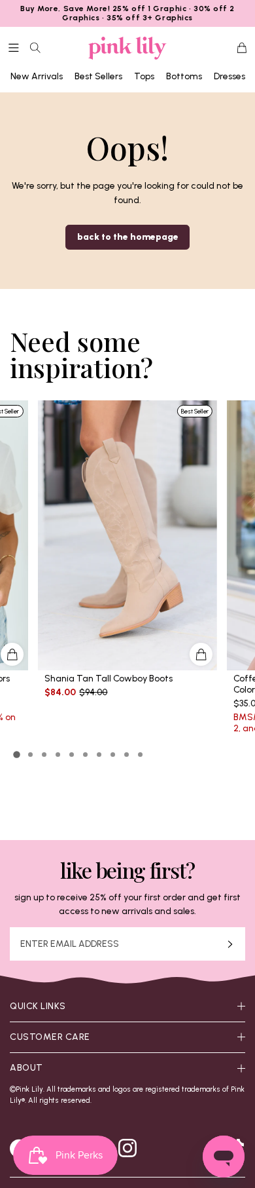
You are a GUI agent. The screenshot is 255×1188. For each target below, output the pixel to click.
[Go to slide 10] (140, 754)
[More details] (201, 654)
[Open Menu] (14, 48)
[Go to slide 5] (71, 754)
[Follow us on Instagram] (127, 1148)
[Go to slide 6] (85, 754)
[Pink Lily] (127, 48)
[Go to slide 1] (17, 754)
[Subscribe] (230, 944)
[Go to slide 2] (30, 754)
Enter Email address (69, 944)
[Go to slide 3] (44, 754)
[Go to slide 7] (99, 754)
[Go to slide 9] (126, 754)
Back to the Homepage (127, 236)
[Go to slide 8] (113, 754)
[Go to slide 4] (58, 754)
